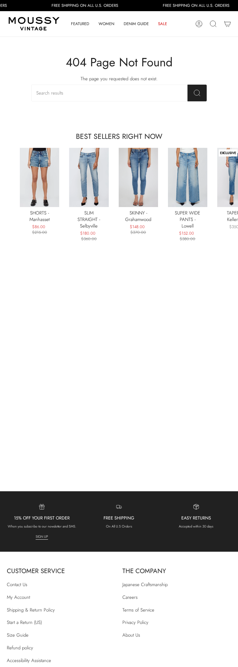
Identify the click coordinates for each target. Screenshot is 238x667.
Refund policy (20, 647)
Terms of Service (138, 610)
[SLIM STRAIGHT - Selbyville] (88, 177)
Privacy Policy (135, 622)
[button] (80, 24)
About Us (131, 635)
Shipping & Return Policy (31, 610)
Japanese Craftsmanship (145, 584)
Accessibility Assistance (29, 660)
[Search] (197, 93)
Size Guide (18, 635)
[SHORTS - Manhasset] (39, 177)
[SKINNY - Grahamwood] (138, 177)
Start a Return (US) (24, 622)
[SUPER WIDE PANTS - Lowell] (187, 177)
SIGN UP (42, 536)
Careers (130, 597)
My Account (18, 597)
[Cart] (227, 24)
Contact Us (17, 584)
